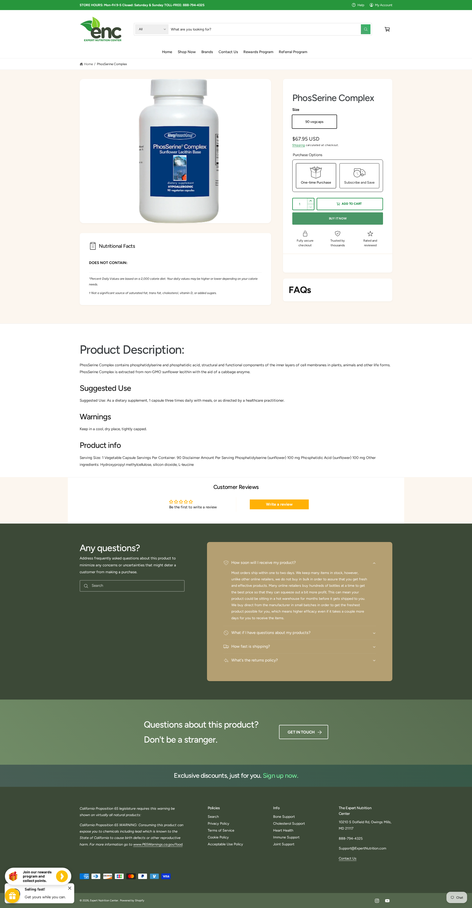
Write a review (279, 504)
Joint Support (283, 844)
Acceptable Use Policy (225, 844)
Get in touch (301, 732)
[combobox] (271, 29)
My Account (383, 5)
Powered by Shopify (132, 900)
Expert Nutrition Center (104, 900)
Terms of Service (221, 830)
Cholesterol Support (289, 823)
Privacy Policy (218, 823)
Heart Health (283, 830)
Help (360, 5)
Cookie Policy (218, 837)
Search (213, 816)
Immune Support (286, 837)
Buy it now (338, 218)
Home (88, 64)
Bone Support (284, 816)
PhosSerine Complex (112, 64)
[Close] (69, 888)
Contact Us (347, 858)
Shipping (298, 145)
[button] (387, 29)
